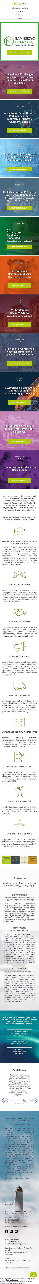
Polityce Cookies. (12, 1280)
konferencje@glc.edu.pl (19, 1244)
